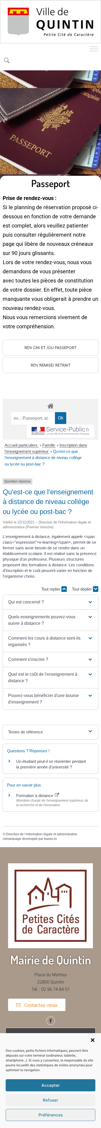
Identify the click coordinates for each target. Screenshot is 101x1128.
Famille (49, 445)
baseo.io (50, 839)
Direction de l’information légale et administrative (41, 834)
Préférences (51, 1114)
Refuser (50, 1100)
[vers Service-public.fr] (60, 431)
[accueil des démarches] (50, 406)
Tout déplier (82, 589)
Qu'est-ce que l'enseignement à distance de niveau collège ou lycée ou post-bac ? (43, 457)
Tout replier (51, 589)
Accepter (50, 1085)
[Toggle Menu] (94, 48)
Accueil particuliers (22, 445)
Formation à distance (35, 795)
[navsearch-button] (6, 61)
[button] (92, 1040)
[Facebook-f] (50, 1020)
